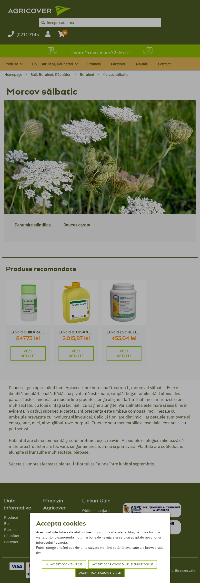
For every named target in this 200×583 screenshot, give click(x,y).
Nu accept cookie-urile (64, 564)
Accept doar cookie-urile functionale (122, 564)
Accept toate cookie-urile (100, 572)
